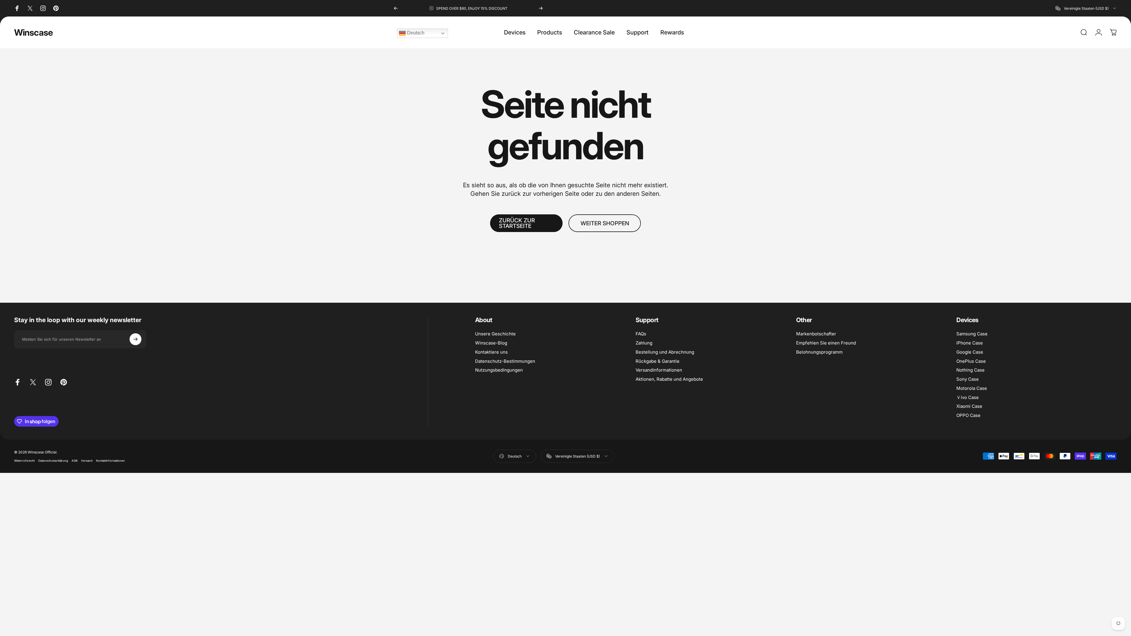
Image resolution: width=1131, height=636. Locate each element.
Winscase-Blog (491, 343)
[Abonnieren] (135, 339)
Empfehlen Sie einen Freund (826, 343)
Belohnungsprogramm (819, 352)
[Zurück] (395, 8)
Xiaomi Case (969, 406)
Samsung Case (972, 334)
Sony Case (967, 379)
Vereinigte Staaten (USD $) (577, 456)
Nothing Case (970, 370)
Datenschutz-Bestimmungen (505, 361)
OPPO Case (968, 415)
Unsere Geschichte (495, 334)
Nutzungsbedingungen (499, 370)
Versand (86, 460)
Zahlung (644, 343)
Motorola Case (971, 388)
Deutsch (415, 32)
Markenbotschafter (816, 334)
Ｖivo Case (967, 397)
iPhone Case (969, 343)
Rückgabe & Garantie (657, 361)
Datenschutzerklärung (53, 460)
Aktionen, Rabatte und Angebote (669, 379)
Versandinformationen (659, 370)
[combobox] (1086, 8)
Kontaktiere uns (491, 352)
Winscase (33, 32)
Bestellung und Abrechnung (665, 352)
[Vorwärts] (540, 8)
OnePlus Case (971, 361)
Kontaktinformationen (110, 460)
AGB (74, 460)
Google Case (969, 352)
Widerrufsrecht (24, 460)
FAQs (641, 334)
